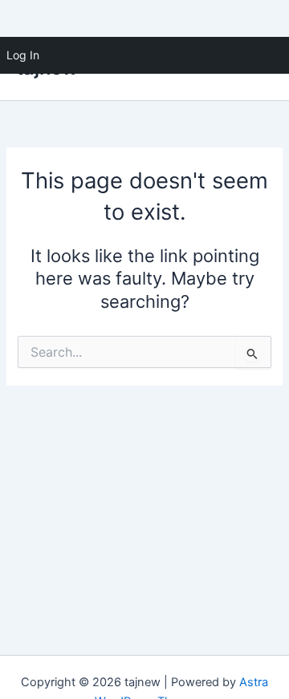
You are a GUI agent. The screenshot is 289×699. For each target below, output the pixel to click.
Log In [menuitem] (22, 55)
